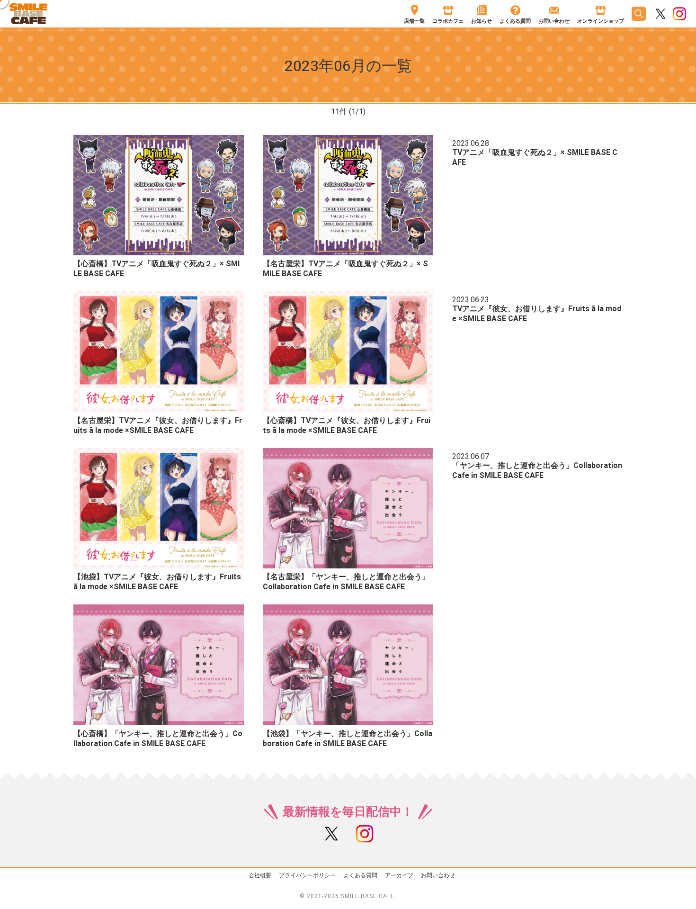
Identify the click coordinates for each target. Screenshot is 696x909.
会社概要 (260, 875)
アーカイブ (399, 875)
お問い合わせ (438, 875)
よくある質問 (360, 875)
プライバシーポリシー (307, 875)
